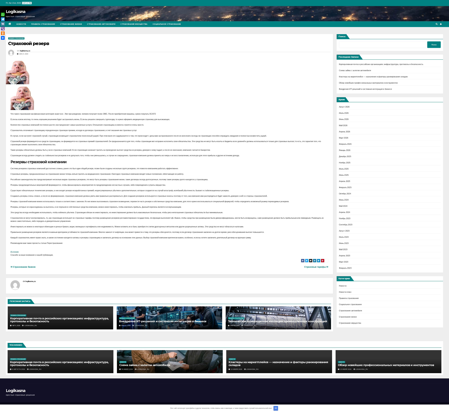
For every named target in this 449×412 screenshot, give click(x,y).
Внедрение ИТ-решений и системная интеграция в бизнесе (162, 321)
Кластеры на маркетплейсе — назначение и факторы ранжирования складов (373, 77)
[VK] (2, 24)
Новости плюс (345, 292)
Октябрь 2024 (345, 194)
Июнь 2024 (344, 200)
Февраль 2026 (345, 144)
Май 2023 (343, 249)
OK (276, 408)
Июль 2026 (344, 113)
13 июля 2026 (346, 369)
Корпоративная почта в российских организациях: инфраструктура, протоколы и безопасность (59, 320)
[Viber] (2, 28)
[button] (437, 24)
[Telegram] (2, 19)
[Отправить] (2, 38)
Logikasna (15, 11)
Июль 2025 (344, 169)
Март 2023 (343, 262)
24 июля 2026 (127, 369)
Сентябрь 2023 (345, 225)
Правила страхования (43, 24)
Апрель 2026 (344, 132)
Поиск (342, 36)
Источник (15, 252)
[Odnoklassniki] (2, 33)
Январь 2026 (344, 150)
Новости (21, 24)
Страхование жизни (71, 24)
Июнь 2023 (344, 243)
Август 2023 (344, 231)
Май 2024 (343, 206)
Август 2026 (344, 107)
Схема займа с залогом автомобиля (355, 70)
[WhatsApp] (2, 14)
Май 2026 (343, 125)
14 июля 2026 (237, 369)
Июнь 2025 (344, 175)
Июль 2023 (344, 237)
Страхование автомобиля (101, 24)
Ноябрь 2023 (344, 218)
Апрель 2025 (344, 181)
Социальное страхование (167, 24)
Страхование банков (24, 267)
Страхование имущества (133, 24)
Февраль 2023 (345, 268)
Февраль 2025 (345, 187)
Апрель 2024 (344, 212)
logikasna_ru (25, 51)
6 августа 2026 (18, 369)
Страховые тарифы (315, 267)
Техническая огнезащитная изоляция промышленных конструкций (277, 321)
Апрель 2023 (344, 256)
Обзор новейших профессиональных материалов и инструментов (368, 83)
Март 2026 (343, 138)
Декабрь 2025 (345, 156)
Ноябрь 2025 (344, 163)
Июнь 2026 (344, 119)
